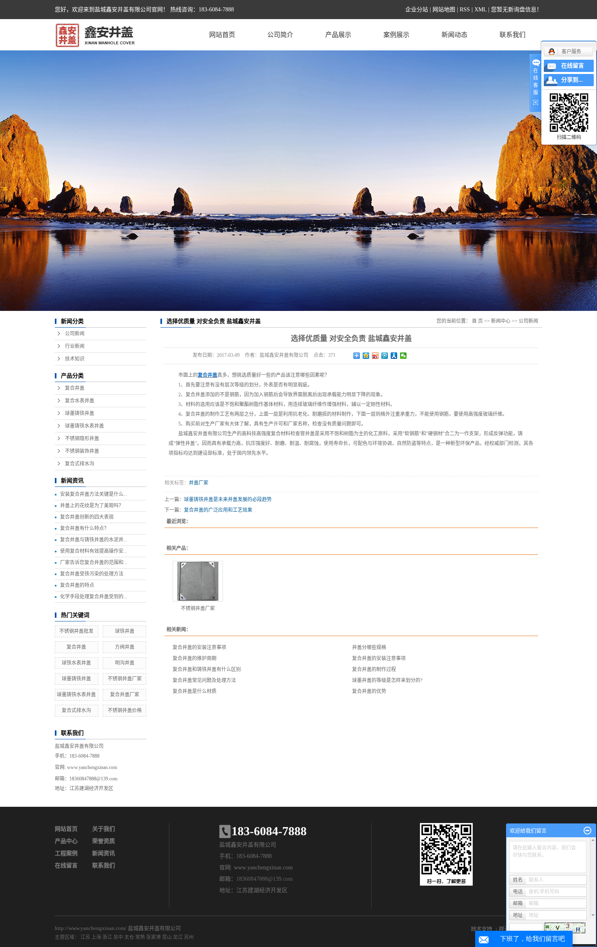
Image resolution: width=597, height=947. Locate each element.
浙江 (107, 937)
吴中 (118, 937)
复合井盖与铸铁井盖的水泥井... (93, 540)
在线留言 (66, 865)
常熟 (140, 937)
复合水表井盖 (79, 401)
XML (480, 10)
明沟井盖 (124, 663)
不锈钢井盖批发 (76, 631)
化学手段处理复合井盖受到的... (93, 596)
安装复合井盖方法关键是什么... (93, 494)
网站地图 (444, 10)
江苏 (85, 937)
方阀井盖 (124, 647)
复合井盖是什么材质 (194, 691)
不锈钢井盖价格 (125, 710)
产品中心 (66, 841)
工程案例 (66, 853)
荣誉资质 (103, 841)
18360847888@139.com (93, 779)
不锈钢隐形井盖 (82, 438)
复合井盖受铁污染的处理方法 (91, 574)
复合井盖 (74, 388)
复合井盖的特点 (77, 585)
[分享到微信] (403, 355)
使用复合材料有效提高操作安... (93, 551)
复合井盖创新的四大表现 (87, 517)
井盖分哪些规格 (369, 647)
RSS (465, 10)
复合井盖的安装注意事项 (199, 647)
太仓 (129, 937)
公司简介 (280, 34)
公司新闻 (74, 334)
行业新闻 (74, 346)
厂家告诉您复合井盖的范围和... (93, 562)
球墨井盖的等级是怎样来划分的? (387, 680)
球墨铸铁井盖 (79, 413)
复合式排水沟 (79, 464)
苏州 (189, 937)
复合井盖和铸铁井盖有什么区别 (207, 669)
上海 (96, 937)
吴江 (178, 937)
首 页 (477, 321)
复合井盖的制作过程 (374, 669)
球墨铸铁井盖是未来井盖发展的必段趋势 (228, 499)
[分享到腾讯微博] (384, 355)
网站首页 (222, 34)
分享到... (572, 80)
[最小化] (587, 831)
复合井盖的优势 (369, 691)
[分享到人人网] (394, 355)
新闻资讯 (103, 853)
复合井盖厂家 (124, 694)
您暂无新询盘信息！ (516, 10)
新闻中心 (500, 321)
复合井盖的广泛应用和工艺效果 (218, 510)
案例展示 (396, 34)
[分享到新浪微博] (375, 355)
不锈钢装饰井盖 (82, 451)
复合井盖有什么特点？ (84, 528)
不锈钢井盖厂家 (125, 679)
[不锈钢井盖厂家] (198, 581)
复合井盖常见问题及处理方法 (204, 680)
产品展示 (338, 34)
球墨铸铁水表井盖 (84, 426)
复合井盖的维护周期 (194, 658)
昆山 (167, 937)
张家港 (153, 937)
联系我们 (513, 34)
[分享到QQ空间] (366, 355)
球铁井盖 (124, 631)
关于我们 (103, 829)
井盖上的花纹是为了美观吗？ (91, 505)
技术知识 (74, 359)
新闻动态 (454, 34)
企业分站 (416, 10)
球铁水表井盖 (76, 663)
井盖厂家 (198, 483)
